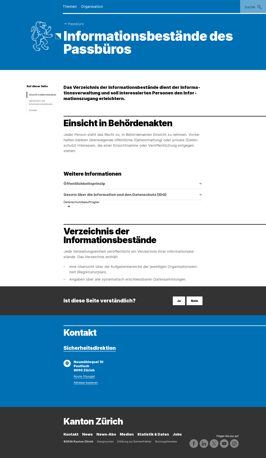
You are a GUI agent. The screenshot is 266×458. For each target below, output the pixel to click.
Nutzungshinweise (166, 441)
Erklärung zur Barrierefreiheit (134, 441)
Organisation (92, 6)
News (87, 434)
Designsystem (105, 441)
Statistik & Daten (153, 434)
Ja (179, 301)
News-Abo (106, 434)
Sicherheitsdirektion (90, 348)
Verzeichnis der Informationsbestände (40, 102)
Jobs (177, 434)
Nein (194, 301)
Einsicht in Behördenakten (42, 94)
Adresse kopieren (86, 382)
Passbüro (76, 24)
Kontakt (33, 110)
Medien (127, 434)
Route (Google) (84, 376)
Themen (70, 6)
